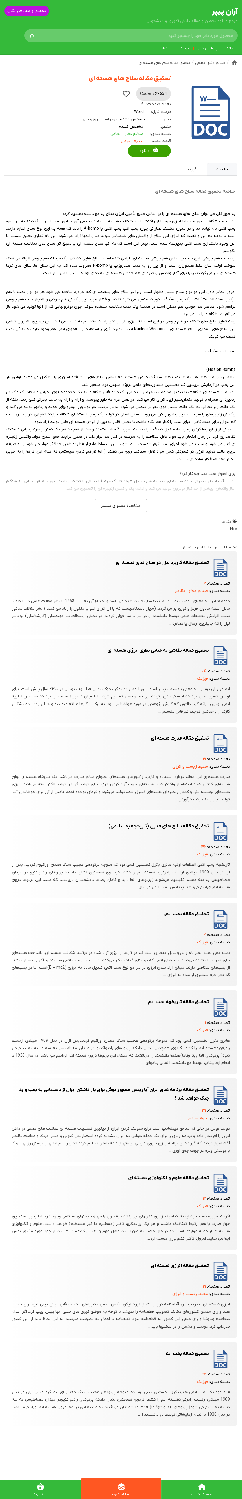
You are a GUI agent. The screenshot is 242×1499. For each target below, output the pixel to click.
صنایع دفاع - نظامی (127, 134)
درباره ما (182, 48)
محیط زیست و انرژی (190, 766)
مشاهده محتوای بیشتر (121, 506)
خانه (229, 48)
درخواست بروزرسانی (100, 119)
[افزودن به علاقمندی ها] (126, 94)
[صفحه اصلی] (234, 62)
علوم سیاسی (197, 1118)
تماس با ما (159, 48)
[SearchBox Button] (31, 35)
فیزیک (202, 679)
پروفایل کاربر (208, 48)
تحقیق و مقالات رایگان (26, 11)
